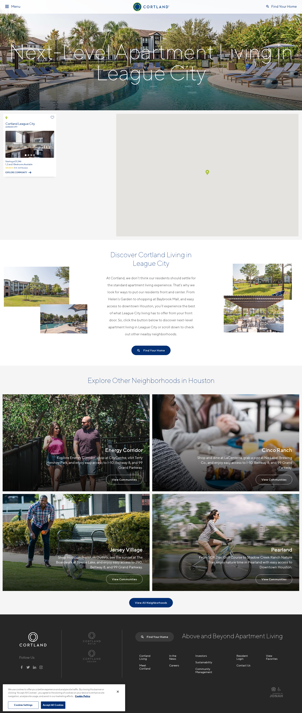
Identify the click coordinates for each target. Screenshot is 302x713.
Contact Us (243, 665)
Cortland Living (144, 657)
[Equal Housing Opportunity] (273, 689)
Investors (201, 655)
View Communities (124, 479)
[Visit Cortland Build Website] (91, 638)
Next (52, 144)
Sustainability (203, 662)
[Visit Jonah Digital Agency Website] (276, 696)
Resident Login (242, 657)
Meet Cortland (144, 667)
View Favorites (272, 657)
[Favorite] (52, 117)
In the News (172, 657)
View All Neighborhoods (151, 602)
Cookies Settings (23, 705)
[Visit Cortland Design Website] (91, 656)
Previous (7, 144)
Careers (174, 665)
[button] (207, 172)
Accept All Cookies (53, 705)
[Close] (118, 691)
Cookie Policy (82, 696)
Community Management (203, 670)
